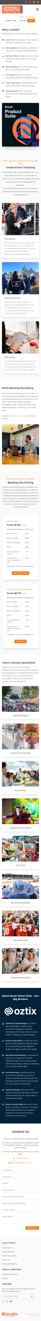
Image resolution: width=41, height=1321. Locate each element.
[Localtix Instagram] (30, 2)
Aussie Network (8, 1252)
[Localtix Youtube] (34, 2)
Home (8, 21)
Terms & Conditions (9, 1274)
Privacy (5, 1278)
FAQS (14, 21)
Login (31, 20)
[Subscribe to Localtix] (38, 2)
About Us (5, 1260)
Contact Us (20, 641)
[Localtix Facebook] (26, 2)
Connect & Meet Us (9, 1264)
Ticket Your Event (9, 1256)
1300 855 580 (22, 1158)
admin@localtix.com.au (18, 416)
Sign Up (23, 21)
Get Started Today (21, 573)
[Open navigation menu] (37, 9)
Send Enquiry (32, 1228)
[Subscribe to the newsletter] (32, 1296)
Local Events (7, 1248)
